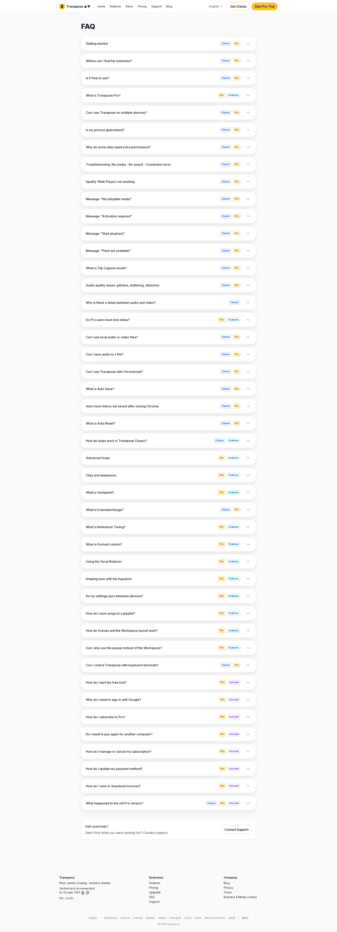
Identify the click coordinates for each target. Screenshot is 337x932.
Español (150, 917)
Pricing (142, 6)
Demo (129, 6)
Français (138, 917)
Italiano (162, 917)
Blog (169, 6)
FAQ (151, 897)
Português (175, 917)
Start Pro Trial (265, 6)
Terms (228, 892)
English (93, 917)
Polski (198, 917)
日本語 (231, 917)
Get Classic (238, 6)
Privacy (228, 887)
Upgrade (155, 892)
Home (101, 6)
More (245, 917)
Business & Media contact (240, 897)
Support (156, 6)
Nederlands (110, 917)
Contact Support (236, 830)
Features (115, 6)
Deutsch (125, 917)
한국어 (188, 917)
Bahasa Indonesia (215, 917)
